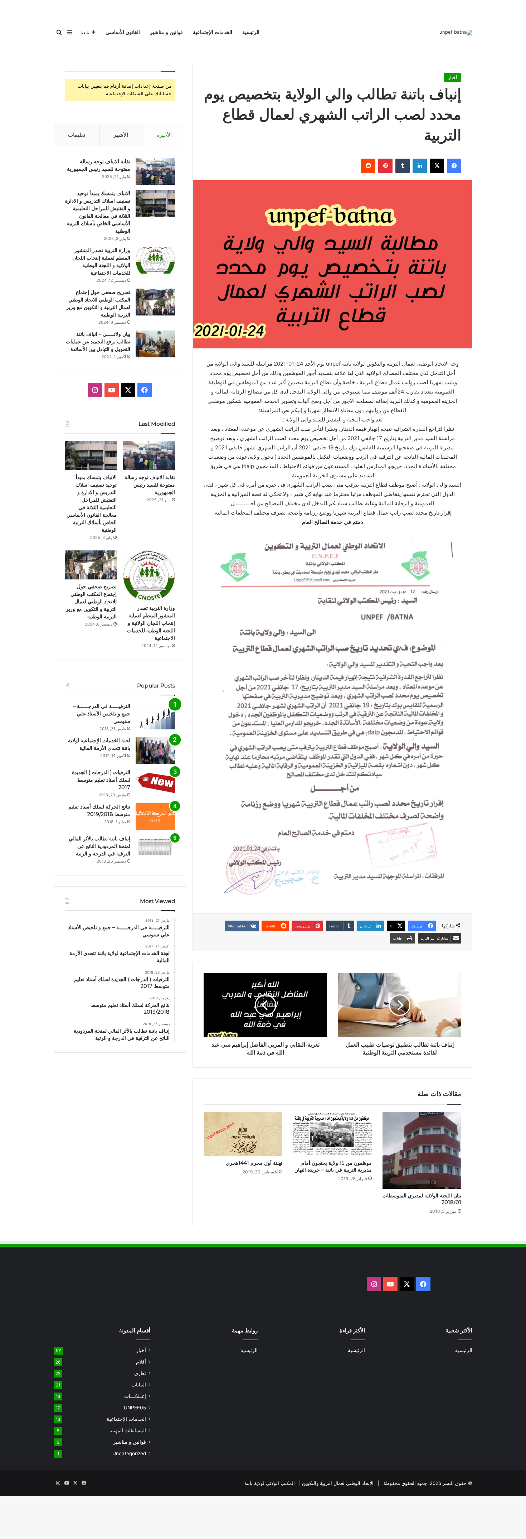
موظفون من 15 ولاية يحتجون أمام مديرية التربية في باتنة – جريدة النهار (334, 1166)
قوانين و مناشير (166, 32)
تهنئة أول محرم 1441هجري (254, 1163)
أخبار (452, 77)
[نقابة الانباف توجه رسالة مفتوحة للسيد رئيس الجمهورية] (155, 171)
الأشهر (120, 134)
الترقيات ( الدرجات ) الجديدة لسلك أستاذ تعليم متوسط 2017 (101, 780)
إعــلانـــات (135, 1396)
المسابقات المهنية (127, 1430)
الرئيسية (250, 32)
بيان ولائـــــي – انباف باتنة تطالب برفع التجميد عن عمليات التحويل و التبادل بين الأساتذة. (98, 341)
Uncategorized (129, 1453)
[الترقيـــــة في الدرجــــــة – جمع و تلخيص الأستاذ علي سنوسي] (155, 716)
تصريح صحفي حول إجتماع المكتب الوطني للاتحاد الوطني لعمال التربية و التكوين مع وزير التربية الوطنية (91, 601)
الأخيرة (164, 134)
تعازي (140, 1373)
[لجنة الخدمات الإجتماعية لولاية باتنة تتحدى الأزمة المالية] (155, 750)
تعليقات (76, 134)
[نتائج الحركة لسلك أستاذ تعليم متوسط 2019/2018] (155, 816)
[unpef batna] (455, 32)
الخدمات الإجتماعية (212, 32)
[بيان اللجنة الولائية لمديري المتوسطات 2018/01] (422, 1150)
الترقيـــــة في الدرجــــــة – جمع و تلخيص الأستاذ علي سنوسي (101, 713)
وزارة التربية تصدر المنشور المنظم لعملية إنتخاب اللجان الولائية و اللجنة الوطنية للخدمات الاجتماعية (151, 623)
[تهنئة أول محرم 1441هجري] (243, 1134)
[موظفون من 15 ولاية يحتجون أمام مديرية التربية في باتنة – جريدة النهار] (332, 1134)
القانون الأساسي (123, 32)
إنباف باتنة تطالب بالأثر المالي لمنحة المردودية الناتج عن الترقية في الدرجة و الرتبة (99, 846)
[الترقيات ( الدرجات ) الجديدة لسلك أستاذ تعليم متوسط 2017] (155, 782)
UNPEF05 (135, 1407)
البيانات (138, 1385)
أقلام (141, 1362)
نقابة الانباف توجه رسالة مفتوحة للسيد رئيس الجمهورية (150, 485)
